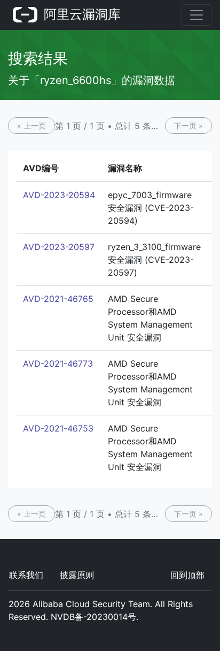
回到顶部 (187, 575)
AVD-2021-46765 (58, 298)
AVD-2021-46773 (58, 363)
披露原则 (77, 575)
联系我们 (26, 575)
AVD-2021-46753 (58, 428)
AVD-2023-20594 (59, 195)
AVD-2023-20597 (59, 246)
